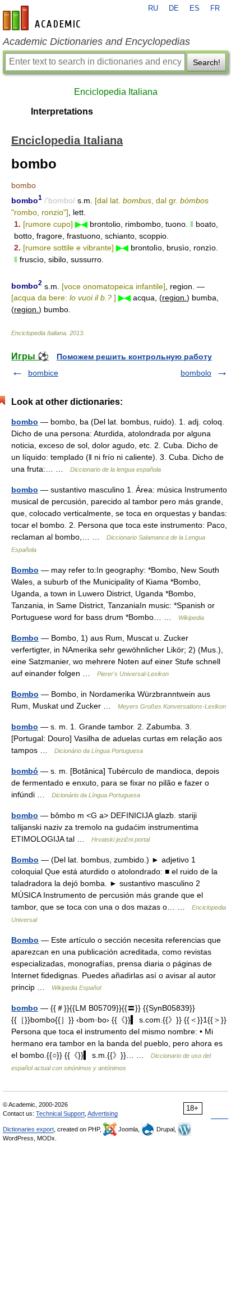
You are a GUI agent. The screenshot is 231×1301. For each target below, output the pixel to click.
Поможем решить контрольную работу (134, 356)
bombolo (196, 372)
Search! (206, 62)
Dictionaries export (28, 1129)
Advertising (102, 1113)
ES (195, 8)
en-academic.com (43, 18)
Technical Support (60, 1113)
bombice (43, 372)
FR (215, 8)
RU (153, 8)
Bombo (25, 569)
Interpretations (62, 111)
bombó (24, 770)
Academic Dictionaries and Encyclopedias (96, 41)
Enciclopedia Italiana (116, 92)
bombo (24, 421)
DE (174, 8)
